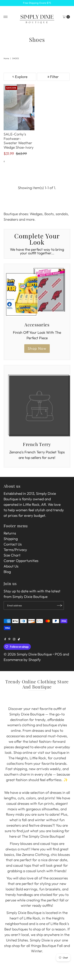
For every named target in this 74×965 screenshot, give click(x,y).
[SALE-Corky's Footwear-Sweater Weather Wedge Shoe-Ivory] (19, 107)
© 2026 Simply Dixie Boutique (28, 654)
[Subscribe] (59, 605)
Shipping (11, 538)
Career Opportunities (21, 560)
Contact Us (13, 544)
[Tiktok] (19, 639)
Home (6, 58)
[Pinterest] (9, 639)
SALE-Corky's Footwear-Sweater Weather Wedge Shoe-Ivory (19, 141)
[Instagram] (14, 639)
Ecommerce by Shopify (22, 659)
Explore (21, 76)
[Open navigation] (5, 17)
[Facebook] (5, 639)
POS (58, 654)
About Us (11, 566)
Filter (54, 76)
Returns (10, 533)
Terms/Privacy (15, 549)
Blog (7, 571)
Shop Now (37, 348)
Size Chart (12, 555)
